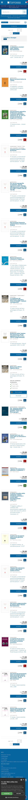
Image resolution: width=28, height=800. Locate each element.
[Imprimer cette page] (25, 22)
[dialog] (12, 789)
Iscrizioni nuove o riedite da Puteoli (18, 149)
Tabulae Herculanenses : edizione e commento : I (17, 469)
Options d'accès (5, 771)
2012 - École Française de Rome (16, 644)
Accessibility (4, 760)
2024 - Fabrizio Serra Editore (15, 152)
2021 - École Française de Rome (16, 260)
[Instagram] (25, 780)
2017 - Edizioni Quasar (14, 471)
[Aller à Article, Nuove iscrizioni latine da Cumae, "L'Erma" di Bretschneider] (5, 82)
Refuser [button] (18, 793)
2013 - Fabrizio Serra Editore (15, 572)
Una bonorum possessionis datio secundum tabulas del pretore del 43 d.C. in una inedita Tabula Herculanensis (18, 676)
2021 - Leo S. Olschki (14, 338)
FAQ (2, 766)
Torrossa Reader (5, 769)
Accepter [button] (6, 793)
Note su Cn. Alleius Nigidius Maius (16, 367)
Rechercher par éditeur (14, 17)
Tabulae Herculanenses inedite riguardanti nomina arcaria (17, 569)
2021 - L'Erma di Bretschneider (16, 303)
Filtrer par (14, 26)
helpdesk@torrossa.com (9, 773)
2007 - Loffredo (13, 712)
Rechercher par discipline (19, 16)
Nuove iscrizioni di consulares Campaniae (17, 258)
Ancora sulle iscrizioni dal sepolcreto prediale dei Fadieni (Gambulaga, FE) (18, 710)
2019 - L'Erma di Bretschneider (16, 439)
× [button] (23, 779)
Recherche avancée (6, 16)
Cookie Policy (4, 758)
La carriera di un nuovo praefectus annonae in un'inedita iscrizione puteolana (17, 640)
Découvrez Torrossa (5, 754)
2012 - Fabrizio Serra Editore (15, 607)
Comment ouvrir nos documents (8, 768)
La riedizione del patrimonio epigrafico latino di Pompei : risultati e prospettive (18, 300)
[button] (24, 11)
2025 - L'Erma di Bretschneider (16, 51)
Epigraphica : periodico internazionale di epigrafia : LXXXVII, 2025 (17, 88)
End (15, 33)
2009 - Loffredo (13, 680)
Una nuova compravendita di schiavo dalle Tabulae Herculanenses (18, 605)
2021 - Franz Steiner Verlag (15, 413)
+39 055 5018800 (7, 775)
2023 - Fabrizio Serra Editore (15, 191)
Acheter (18, 67)
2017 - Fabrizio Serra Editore (15, 540)
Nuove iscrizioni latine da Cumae (18, 79)
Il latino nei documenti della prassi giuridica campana (17, 537)
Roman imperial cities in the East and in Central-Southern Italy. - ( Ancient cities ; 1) (17, 445)
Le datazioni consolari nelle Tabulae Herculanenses (17, 48)
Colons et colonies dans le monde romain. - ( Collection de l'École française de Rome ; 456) (18, 650)
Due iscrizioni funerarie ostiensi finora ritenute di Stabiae (18, 224)
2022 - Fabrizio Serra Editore (15, 226)
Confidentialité (4, 756)
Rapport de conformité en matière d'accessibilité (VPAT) (14, 761)
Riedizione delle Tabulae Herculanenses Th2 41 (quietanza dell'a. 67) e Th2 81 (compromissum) (17, 335)
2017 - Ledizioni (13, 501)
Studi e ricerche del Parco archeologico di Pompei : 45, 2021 (17, 310)
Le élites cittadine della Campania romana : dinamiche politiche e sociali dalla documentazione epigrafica (17, 497)
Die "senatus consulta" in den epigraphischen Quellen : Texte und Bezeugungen (18, 410)
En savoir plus (20, 790)
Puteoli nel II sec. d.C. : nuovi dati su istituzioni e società (18, 436)
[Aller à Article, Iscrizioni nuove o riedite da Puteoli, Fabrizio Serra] (5, 151)
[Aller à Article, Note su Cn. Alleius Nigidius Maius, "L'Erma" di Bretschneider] (5, 369)
